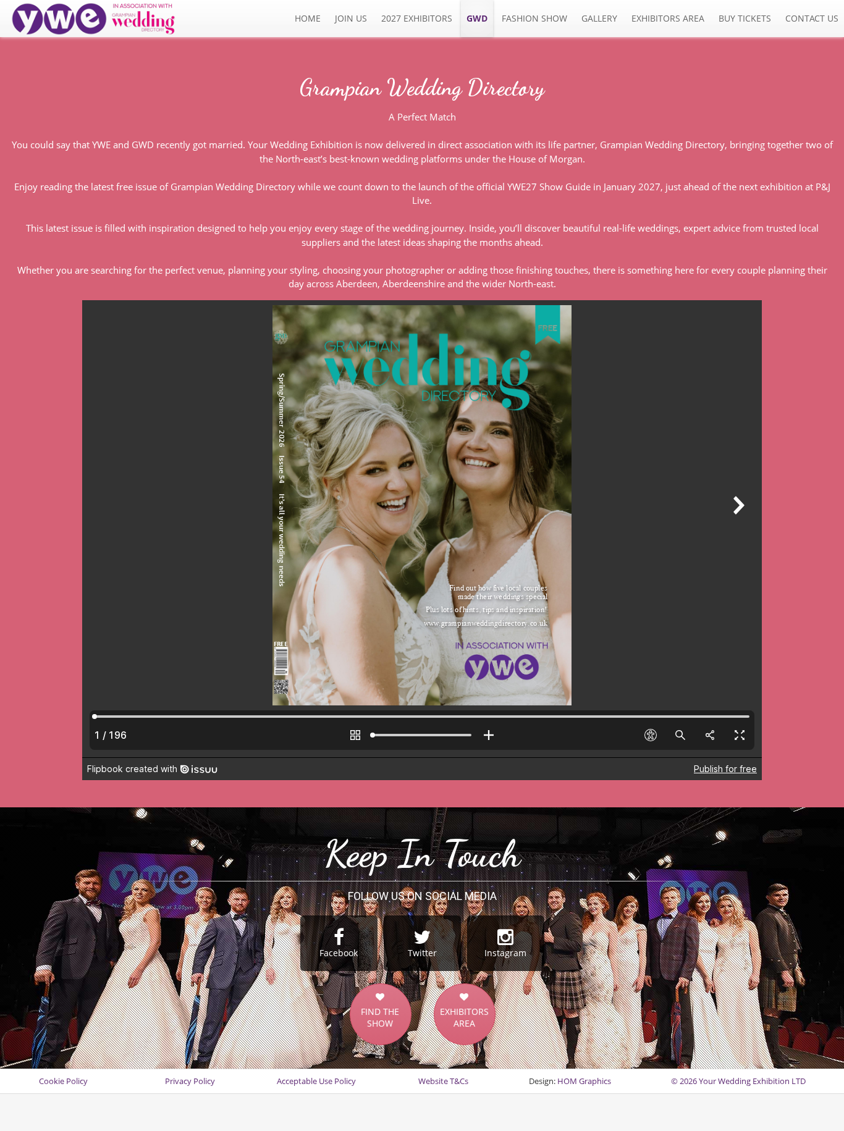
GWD (476, 18)
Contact (811, 18)
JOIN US (351, 18)
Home (308, 18)
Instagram (505, 953)
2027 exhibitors (416, 18)
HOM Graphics (584, 1081)
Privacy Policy (190, 1081)
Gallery (599, 18)
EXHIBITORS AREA (464, 1017)
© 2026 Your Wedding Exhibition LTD (738, 1081)
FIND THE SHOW (380, 1017)
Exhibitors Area (667, 18)
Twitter (422, 953)
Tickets (745, 18)
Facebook (338, 953)
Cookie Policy (63, 1081)
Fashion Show (534, 18)
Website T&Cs (443, 1081)
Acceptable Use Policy (316, 1081)
